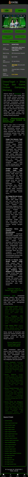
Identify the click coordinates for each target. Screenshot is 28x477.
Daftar (17, 476)
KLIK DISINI (15, 74)
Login (10, 476)
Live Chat (3, 476)
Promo (24, 476)
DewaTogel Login (9, 295)
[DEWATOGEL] (14, 3)
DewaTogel (18, 93)
